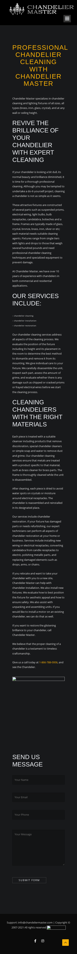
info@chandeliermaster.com (35, 922)
